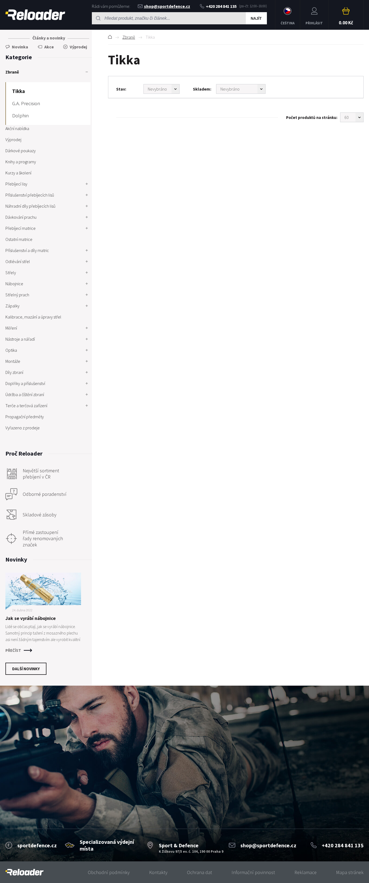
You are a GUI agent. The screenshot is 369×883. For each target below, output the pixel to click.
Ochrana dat (199, 872)
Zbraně (128, 37)
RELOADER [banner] (35, 15)
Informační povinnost (253, 872)
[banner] (24, 872)
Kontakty (158, 872)
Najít (256, 18)
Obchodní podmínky (109, 872)
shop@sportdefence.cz (167, 6)
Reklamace (305, 872)
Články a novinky (48, 38)
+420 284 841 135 (221, 6)
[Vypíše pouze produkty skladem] (241, 89)
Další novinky (26, 668)
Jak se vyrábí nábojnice (30, 618)
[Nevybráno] (161, 89)
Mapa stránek (350, 872)
